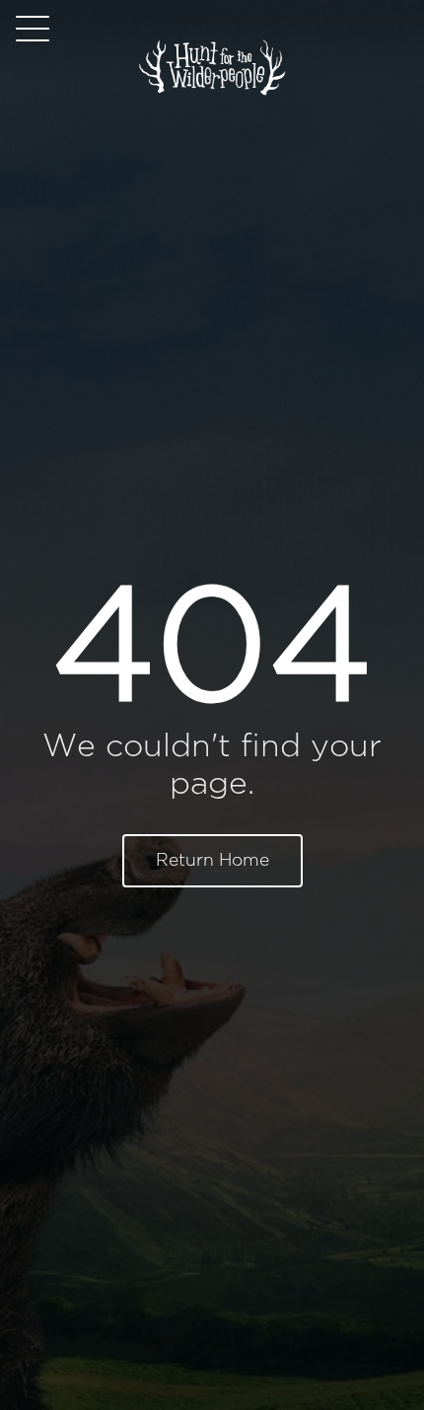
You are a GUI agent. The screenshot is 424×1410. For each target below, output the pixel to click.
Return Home (212, 860)
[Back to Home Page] (212, 92)
